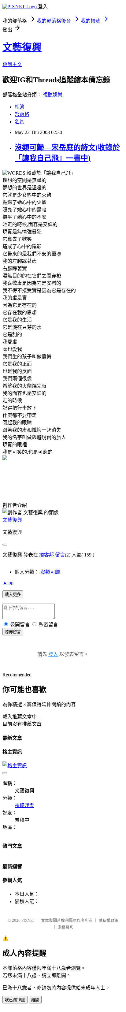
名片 (19, 121)
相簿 (19, 107)
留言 (60, 554)
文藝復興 (22, 47)
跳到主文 (12, 64)
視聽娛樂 (52, 94)
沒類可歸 (50, 572)
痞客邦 (46, 554)
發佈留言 (13, 632)
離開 (35, 1000)
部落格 (22, 114)
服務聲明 (65, 927)
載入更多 (13, 594)
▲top (7, 582)
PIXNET (28, 920)
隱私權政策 (108, 920)
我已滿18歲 (15, 1000)
